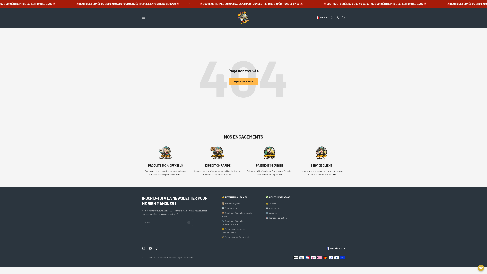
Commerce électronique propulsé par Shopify (175, 258)
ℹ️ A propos (271, 213)
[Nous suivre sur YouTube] (150, 248)
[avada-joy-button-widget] (481, 268)
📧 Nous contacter (274, 208)
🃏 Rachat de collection (276, 218)
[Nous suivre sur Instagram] (143, 248)
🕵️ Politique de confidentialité (235, 237)
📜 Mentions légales (231, 203)
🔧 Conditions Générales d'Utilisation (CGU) (233, 222)
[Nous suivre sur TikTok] (156, 248)
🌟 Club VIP (271, 203)
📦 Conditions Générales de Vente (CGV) (237, 214)
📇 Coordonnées (229, 208)
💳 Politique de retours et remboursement (233, 230)
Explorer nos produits (243, 81)
